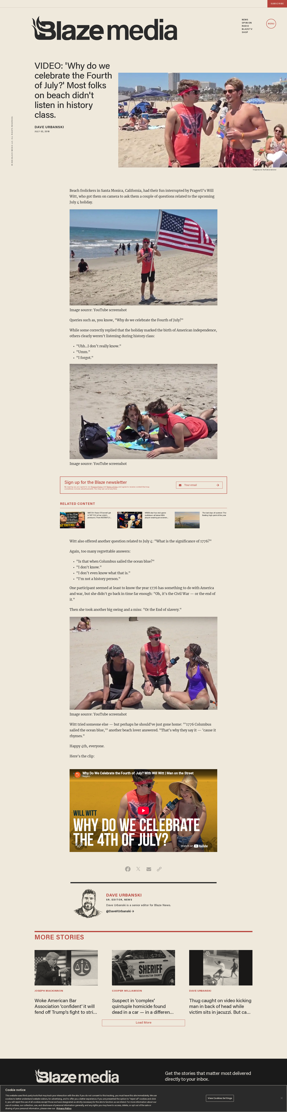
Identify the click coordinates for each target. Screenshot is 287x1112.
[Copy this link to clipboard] (159, 869)
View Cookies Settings (220, 1098)
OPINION (247, 23)
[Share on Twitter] (138, 869)
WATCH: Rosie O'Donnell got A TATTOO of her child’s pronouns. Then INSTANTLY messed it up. (99, 515)
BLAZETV (247, 29)
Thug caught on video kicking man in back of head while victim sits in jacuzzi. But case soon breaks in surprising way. (220, 1007)
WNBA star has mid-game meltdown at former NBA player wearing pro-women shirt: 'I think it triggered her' (156, 515)
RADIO (245, 26)
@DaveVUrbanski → (120, 911)
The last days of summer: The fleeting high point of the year (214, 514)
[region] (143, 1098)
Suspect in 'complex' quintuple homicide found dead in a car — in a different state (142, 1007)
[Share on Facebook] (128, 869)
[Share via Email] (148, 869)
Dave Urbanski (49, 127)
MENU (271, 24)
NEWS (245, 20)
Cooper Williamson (127, 991)
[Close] (281, 1098)
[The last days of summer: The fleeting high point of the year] (187, 519)
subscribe (277, 4)
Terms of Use (112, 487)
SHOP (245, 32)
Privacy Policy (97, 487)
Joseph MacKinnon (49, 991)
